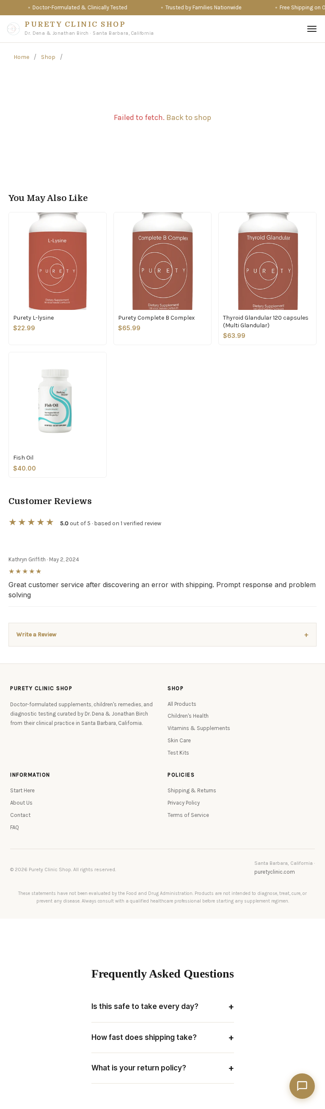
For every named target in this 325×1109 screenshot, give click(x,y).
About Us (21, 803)
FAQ (14, 827)
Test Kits (178, 753)
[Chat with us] (302, 1086)
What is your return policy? (162, 1067)
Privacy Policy (184, 803)
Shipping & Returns (192, 790)
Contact (20, 815)
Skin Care (179, 740)
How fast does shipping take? (162, 1037)
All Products (182, 704)
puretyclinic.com (274, 872)
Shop (48, 57)
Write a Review (162, 634)
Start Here (22, 790)
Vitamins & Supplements (199, 728)
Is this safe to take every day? (162, 1006)
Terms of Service (188, 815)
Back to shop (188, 117)
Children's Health (188, 716)
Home (21, 57)
